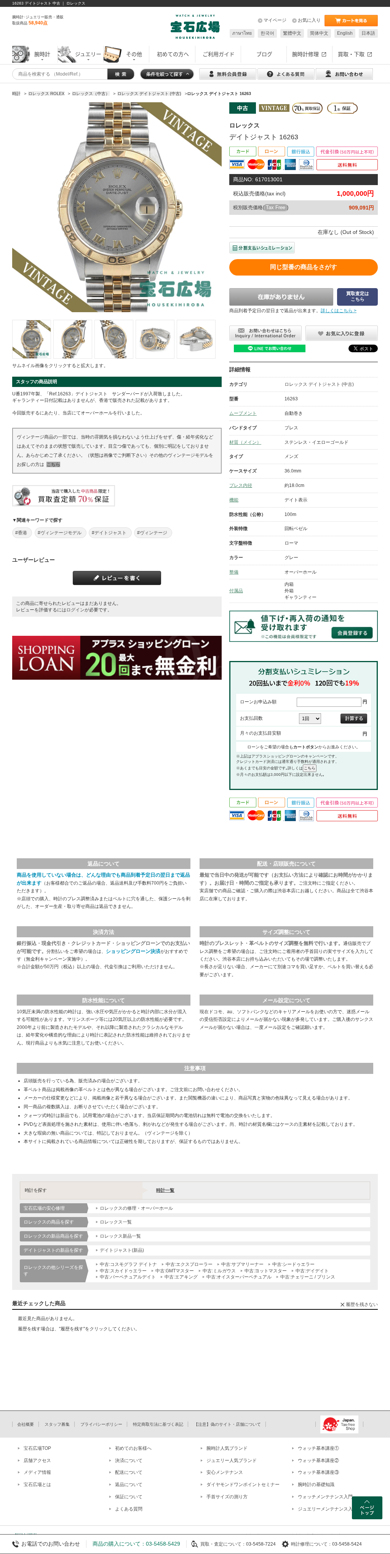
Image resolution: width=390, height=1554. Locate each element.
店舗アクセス (37, 1460)
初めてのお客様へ (133, 1448)
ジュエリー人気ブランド (231, 1460)
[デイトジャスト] (32, 339)
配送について (128, 1472)
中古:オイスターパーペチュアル (239, 1277)
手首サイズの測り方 (227, 1496)
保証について (128, 1496)
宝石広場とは (37, 1484)
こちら (53, 464)
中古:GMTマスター (174, 1271)
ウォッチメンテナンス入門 (325, 1496)
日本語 (368, 33)
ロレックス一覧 (116, 1222)
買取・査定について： (223, 1544)
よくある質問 (128, 1509)
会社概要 (25, 1424)
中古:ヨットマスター (266, 1271)
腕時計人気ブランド (227, 1448)
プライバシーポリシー (101, 1424)
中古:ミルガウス (219, 1271)
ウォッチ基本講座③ (318, 1472)
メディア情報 (37, 1472)
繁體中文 (292, 33)
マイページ (275, 20)
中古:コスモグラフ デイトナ (128, 1264)
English (345, 33)
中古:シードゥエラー (293, 1264)
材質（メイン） (245, 442)
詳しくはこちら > (338, 310)
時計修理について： (311, 1544)
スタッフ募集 (57, 1424)
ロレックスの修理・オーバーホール (136, 1208)
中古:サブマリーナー (242, 1264)
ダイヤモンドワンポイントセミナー (243, 1484)
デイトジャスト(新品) (122, 1250)
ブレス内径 (240, 485)
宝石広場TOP (37, 1448)
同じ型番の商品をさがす (303, 267)
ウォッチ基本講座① (318, 1448)
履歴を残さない (362, 1304)
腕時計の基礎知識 (316, 1484)
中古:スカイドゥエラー (123, 1271)
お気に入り (309, 20)
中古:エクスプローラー (189, 1264)
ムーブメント (243, 413)
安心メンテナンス (224, 1472)
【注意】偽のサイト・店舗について (227, 1424)
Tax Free (275, 207)
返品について (128, 1484)
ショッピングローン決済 (133, 951)
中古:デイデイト (312, 1271)
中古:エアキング (181, 1277)
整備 (233, 572)
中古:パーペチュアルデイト (128, 1277)
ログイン (75, 610)
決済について (128, 1460)
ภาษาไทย (242, 33)
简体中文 (319, 33)
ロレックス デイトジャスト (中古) (319, 384)
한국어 (267, 33)
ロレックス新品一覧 (120, 1236)
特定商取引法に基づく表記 (158, 1424)
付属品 (236, 590)
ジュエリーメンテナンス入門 (327, 1509)
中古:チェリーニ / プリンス (307, 1277)
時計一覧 (165, 1190)
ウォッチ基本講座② (318, 1460)
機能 (233, 500)
